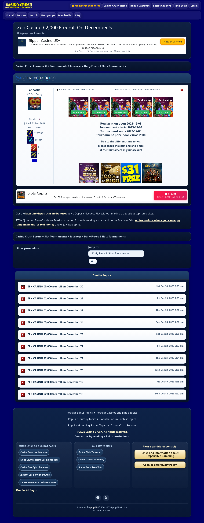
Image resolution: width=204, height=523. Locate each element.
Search (33, 15)
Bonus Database (140, 5)
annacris (34, 90)
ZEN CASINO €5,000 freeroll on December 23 (55, 334)
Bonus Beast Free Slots (90, 467)
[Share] (18, 78)
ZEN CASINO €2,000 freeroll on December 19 (55, 382)
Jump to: (93, 247)
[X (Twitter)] (106, 498)
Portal (10, 15)
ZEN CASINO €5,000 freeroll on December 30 (55, 286)
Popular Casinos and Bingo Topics (117, 412)
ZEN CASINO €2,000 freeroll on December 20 (55, 370)
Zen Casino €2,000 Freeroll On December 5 (64, 27)
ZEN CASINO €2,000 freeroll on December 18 (55, 394)
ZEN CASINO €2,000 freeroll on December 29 (55, 298)
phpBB (94, 507)
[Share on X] (29, 78)
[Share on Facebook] (35, 78)
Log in (194, 5)
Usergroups (48, 15)
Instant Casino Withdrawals (35, 474)
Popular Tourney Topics (82, 419)
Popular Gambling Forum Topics (87, 425)
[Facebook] (98, 498)
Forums (21, 15)
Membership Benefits (87, 5)
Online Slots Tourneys (89, 452)
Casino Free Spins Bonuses (34, 467)
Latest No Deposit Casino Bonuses (38, 482)
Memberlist (65, 15)
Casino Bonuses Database (33, 452)
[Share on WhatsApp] (41, 78)
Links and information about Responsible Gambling (160, 454)
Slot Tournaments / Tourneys (62, 66)
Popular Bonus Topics (80, 412)
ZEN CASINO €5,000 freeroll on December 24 (55, 322)
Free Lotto (181, 5)
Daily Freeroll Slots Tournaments (105, 66)
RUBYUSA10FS (174, 41)
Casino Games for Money (91, 459)
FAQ (77, 15)
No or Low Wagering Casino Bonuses (39, 459)
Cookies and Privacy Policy (160, 464)
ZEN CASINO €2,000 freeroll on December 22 (55, 346)
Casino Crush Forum (29, 66)
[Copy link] (24, 78)
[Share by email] (53, 78)
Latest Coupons (162, 5)
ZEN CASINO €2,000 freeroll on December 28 (55, 310)
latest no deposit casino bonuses (46, 213)
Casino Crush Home (115, 5)
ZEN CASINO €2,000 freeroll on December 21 (55, 358)
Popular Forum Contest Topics (118, 419)
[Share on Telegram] (47, 78)
